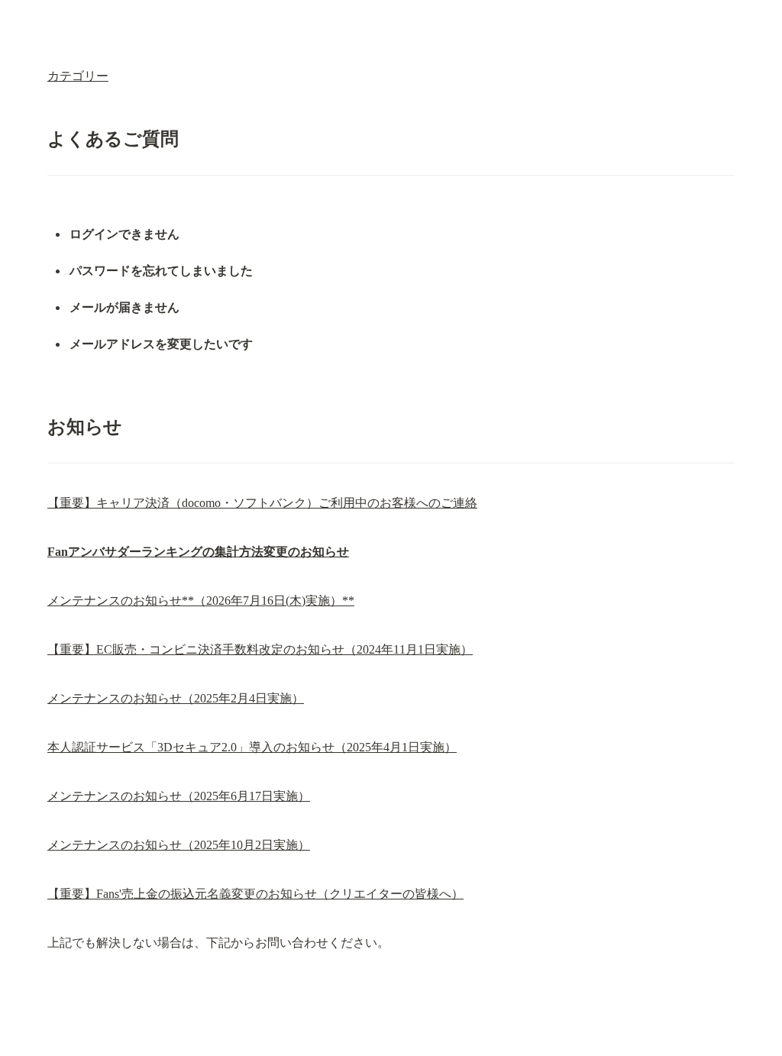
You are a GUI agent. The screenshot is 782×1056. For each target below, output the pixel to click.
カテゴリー (77, 75)
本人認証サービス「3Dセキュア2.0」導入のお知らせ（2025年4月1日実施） (252, 747)
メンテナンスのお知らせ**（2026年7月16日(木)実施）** (200, 600)
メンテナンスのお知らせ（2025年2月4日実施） (175, 698)
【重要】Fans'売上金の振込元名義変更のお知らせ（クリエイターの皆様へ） (255, 893)
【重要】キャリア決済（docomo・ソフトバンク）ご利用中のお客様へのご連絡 (262, 502)
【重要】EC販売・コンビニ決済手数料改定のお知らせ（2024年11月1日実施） (260, 649)
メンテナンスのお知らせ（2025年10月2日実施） (178, 844)
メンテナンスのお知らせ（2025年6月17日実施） (178, 796)
